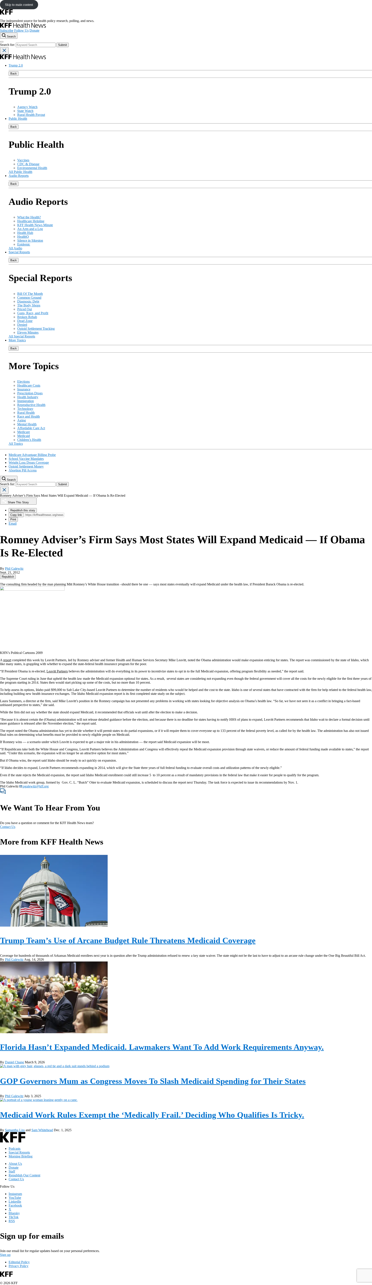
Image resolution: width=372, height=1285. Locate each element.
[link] (8, 576)
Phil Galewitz (14, 568)
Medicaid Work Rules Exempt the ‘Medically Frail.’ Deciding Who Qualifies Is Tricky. (152, 1114)
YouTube (15, 1197)
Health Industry (27, 397)
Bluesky (14, 1213)
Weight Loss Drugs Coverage (29, 462)
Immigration (25, 401)
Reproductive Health (31, 405)
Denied (22, 325)
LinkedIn (15, 1201)
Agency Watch (27, 107)
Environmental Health (32, 168)
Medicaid (23, 436)
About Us (15, 1163)
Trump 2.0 (16, 65)
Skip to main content (19, 4)
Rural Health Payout (31, 115)
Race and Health (28, 416)
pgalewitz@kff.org (35, 786)
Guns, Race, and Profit (32, 313)
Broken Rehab (27, 317)
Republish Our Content (24, 1175)
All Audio (15, 248)
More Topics (17, 340)
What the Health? (29, 217)
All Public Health (20, 172)
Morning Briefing (21, 1156)
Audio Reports (19, 175)
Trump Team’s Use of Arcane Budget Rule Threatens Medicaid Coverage (128, 940)
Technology (25, 409)
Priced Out (24, 309)
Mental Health (27, 424)
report (7, 660)
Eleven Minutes (28, 332)
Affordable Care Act (31, 428)
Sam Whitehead (42, 1130)
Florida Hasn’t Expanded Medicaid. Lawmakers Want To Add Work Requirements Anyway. (162, 1047)
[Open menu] (1, 41)
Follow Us (21, 30)
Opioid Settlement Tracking (36, 328)
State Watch (25, 111)
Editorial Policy (19, 1262)
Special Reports (19, 252)
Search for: (8, 45)
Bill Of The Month (30, 294)
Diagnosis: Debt (28, 301)
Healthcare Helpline (30, 221)
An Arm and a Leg (30, 229)
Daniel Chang (14, 1062)
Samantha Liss (15, 1130)
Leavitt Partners (57, 671)
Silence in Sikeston (30, 240)
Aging (21, 420)
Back (13, 73)
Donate (34, 30)
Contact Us (7, 827)
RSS (12, 1221)
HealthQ (23, 236)
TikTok (14, 1217)
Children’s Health (29, 440)
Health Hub (25, 233)
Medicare (23, 432)
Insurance (23, 389)
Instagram (15, 1194)
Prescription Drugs (30, 393)
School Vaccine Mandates (26, 458)
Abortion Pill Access (23, 470)
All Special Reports (22, 336)
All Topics (16, 443)
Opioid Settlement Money (26, 466)
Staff (12, 1171)
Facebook (15, 1205)
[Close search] (4, 50)
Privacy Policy (18, 1266)
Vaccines (23, 160)
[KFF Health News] (23, 26)
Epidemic (23, 244)
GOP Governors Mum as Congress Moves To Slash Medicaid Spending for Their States (153, 1081)
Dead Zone (25, 321)
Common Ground (29, 297)
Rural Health (26, 412)
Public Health (18, 118)
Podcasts (14, 1148)
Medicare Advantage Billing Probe (32, 455)
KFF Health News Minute (35, 225)
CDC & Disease (28, 164)
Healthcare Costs (28, 385)
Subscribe (6, 30)
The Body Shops (28, 305)
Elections (23, 381)
